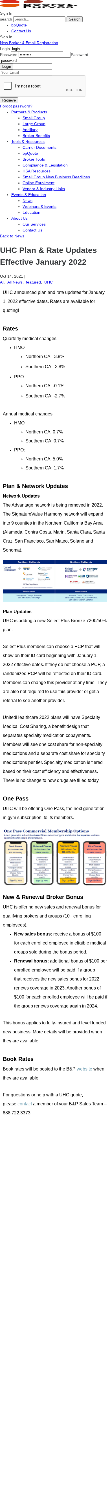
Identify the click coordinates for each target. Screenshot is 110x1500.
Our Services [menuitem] (34, 224)
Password (8, 54)
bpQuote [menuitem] (30, 153)
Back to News (12, 236)
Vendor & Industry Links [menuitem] (44, 188)
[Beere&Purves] (40, 7)
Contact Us (21, 31)
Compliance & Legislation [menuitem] (45, 165)
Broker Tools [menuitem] (34, 159)
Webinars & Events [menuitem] (39, 206)
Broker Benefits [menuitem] (36, 135)
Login (5, 48)
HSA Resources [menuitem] (36, 171)
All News (15, 282)
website (84, 1069)
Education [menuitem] (31, 212)
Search (74, 19)
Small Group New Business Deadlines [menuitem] (56, 177)
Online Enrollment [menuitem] (38, 183)
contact (24, 1103)
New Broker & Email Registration (29, 43)
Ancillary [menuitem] (30, 129)
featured (33, 282)
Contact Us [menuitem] (32, 230)
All (2, 282)
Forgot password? (16, 106)
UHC (48, 282)
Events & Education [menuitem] (28, 194)
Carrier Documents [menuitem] (39, 147)
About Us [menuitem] (19, 218)
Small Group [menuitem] (34, 118)
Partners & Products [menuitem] (29, 112)
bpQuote (19, 25)
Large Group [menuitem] (34, 124)
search (6, 19)
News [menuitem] (27, 200)
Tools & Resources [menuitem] (28, 141)
